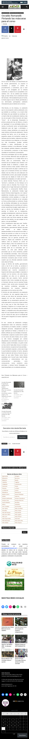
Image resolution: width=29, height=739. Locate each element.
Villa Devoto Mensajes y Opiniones (16, 13)
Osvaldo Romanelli (16, 443)
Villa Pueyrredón (6, 518)
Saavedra (17, 504)
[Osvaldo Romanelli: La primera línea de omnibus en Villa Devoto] (7, 406)
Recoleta (17, 502)
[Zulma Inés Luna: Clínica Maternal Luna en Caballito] (8, 621)
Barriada (5, 24)
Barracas (17, 478)
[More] (23, 29)
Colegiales (5, 484)
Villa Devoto (18, 512)
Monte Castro (5, 494)
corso (9, 443)
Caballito (4, 482)
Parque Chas (5, 500)
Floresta (4, 488)
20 (14, 725)
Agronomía (5, 476)
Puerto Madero (6, 502)
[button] (2, 7)
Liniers (16, 490)
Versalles (4, 510)
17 (3, 725)
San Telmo (5, 508)
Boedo (16, 480)
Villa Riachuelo (6, 520)
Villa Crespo (18, 510)
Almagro (17, 476)
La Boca (17, 488)
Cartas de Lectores (9, 10)
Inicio (3, 10)
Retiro (3, 504)
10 (3, 722)
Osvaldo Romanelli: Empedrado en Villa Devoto (19, 391)
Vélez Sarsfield (19, 508)
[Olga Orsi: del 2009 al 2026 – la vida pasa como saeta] (8, 639)
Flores (16, 486)
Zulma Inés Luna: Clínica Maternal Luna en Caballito (8, 629)
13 (14, 722)
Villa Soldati (5, 522)
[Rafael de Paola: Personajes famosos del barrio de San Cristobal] (21, 653)
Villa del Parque (6, 512)
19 (11, 725)
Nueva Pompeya (19, 494)
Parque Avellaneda (7, 498)
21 (18, 725)
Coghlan (17, 482)
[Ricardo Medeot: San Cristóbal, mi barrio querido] (8, 653)
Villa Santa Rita (19, 520)
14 (18, 722)
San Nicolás (18, 506)
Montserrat (18, 492)
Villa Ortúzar (18, 516)
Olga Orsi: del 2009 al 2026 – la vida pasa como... (7, 646)
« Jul (14, 734)
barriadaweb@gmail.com (9, 548)
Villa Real (17, 518)
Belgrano (4, 480)
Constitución (18, 484)
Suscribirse (22, 437)
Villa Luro (4, 516)
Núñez (4, 496)
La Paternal (5, 490)
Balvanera (4, 478)
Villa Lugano (18, 514)
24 (3, 728)
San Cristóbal (5, 506)
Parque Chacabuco (20, 498)
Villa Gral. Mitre (6, 514)
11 (7, 722)
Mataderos (5, 492)
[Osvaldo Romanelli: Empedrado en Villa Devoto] (19, 385)
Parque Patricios (19, 500)
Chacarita (4, 486)
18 (7, 725)
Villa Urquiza (18, 522)
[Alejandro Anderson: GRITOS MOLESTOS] (21, 639)
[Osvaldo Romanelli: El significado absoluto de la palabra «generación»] (8, 392)
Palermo (17, 496)
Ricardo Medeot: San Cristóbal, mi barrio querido (7, 660)
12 (11, 722)
